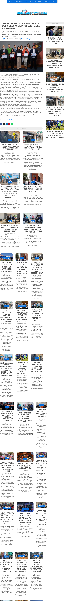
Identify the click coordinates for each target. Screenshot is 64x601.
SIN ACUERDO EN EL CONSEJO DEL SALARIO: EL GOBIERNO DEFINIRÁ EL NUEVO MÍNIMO (22, 315)
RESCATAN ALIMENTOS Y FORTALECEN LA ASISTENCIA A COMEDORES (41, 465)
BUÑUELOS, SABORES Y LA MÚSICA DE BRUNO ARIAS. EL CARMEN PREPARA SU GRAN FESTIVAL (21, 566)
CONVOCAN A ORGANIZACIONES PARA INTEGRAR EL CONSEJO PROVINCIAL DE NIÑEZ (7, 466)
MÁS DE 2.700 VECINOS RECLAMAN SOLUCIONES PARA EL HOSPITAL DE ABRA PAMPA (33, 188)
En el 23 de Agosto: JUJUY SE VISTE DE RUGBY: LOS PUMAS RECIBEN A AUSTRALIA (6, 267)
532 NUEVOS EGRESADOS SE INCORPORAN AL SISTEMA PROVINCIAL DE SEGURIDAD (7, 416)
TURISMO (9, 119)
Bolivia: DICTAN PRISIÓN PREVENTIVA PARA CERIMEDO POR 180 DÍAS (54, 40)
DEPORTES (6, 258)
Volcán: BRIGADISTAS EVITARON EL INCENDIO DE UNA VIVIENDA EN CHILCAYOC (10, 147)
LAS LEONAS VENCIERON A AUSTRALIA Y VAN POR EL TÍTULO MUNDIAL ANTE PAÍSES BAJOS (25, 518)
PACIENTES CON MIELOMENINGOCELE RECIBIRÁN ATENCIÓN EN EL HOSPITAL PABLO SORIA (32, 229)
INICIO (10, 1)
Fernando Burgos (26, 38)
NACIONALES (33, 1)
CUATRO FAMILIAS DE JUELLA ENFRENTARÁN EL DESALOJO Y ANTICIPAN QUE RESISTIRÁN (36, 566)
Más (53, 1)
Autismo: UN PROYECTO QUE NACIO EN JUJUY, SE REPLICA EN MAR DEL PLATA (37, 315)
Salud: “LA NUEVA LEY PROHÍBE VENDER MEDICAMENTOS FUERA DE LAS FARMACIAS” (33, 147)
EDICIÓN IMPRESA (18, 1)
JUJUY (26, 1)
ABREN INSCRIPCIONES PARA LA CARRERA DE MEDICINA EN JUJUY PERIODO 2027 (10, 228)
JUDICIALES (47, 1)
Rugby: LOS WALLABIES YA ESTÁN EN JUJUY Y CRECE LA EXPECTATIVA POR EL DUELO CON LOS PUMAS (41, 517)
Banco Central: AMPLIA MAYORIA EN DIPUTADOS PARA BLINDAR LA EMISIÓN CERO (7, 515)
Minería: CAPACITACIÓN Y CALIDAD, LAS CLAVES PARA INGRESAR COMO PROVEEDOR (6, 566)
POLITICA (40, 1)
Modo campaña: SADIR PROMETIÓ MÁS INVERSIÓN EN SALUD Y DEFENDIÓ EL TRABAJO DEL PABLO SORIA (10, 189)
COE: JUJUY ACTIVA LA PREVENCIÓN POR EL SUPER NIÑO (41, 413)
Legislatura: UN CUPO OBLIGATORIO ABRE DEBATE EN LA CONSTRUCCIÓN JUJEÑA (25, 467)
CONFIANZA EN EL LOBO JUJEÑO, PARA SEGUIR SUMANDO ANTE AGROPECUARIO (22, 368)
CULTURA (21, 556)
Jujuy (5, 119)
